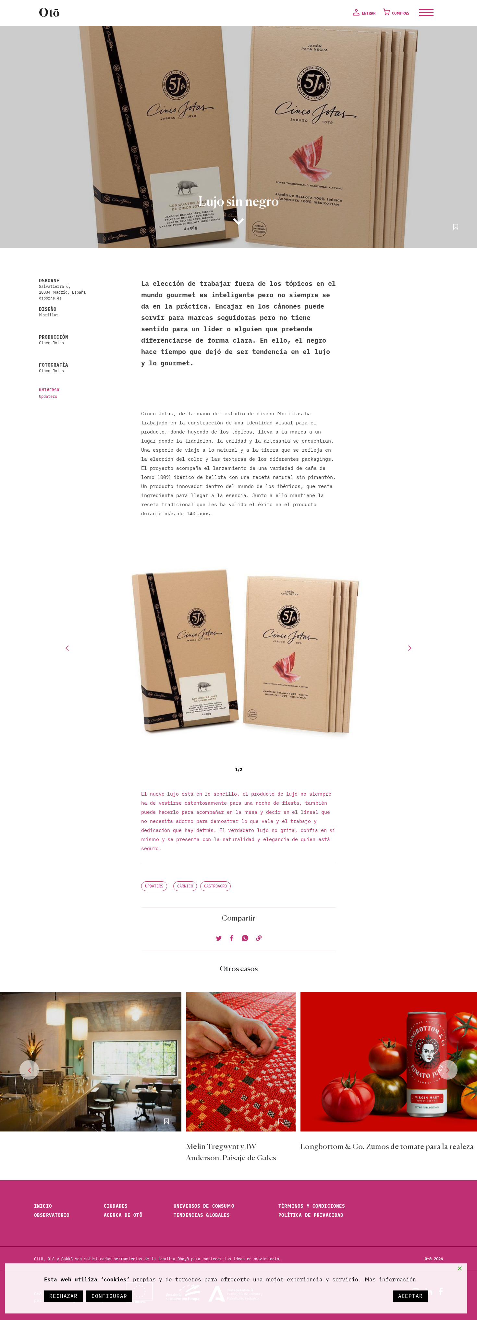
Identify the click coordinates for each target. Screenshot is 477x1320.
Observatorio (52, 1215)
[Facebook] (231, 939)
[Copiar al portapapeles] (258, 939)
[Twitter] (219, 939)
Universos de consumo (204, 1206)
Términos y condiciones (311, 1206)
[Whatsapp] (244, 939)
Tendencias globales (202, 1215)
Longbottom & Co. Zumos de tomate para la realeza (386, 1147)
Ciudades (116, 1206)
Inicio (43, 1206)
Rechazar (63, 1296)
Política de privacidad (311, 1215)
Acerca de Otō (123, 1215)
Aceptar (410, 1296)
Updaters (48, 396)
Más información (390, 1279)
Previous (67, 647)
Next (410, 647)
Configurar (109, 1296)
